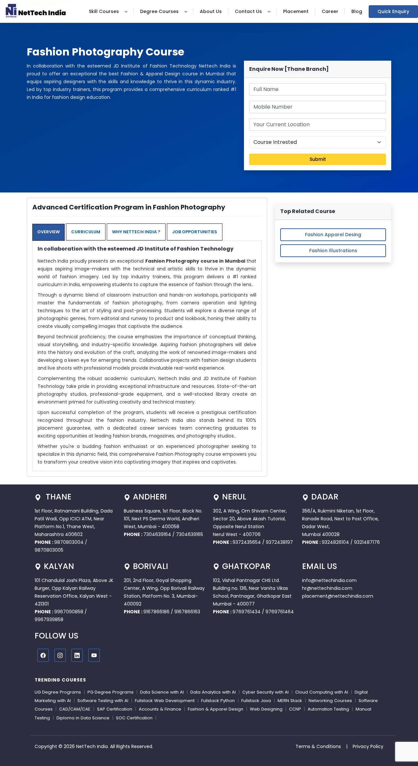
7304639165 (189, 534)
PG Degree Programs (111, 692)
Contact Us (249, 11)
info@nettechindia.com (329, 580)
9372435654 (247, 542)
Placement (296, 11)
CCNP (295, 709)
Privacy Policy (368, 746)
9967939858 (49, 619)
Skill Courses (104, 11)
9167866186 (156, 611)
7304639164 (157, 534)
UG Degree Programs (58, 692)
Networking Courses (330, 700)
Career (330, 11)
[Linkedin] (77, 655)
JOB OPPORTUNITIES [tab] (194, 232)
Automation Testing (328, 709)
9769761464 (279, 611)
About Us (211, 11)
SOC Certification (134, 718)
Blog (356, 11)
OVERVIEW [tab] (48, 232)
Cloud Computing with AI (321, 692)
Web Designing (266, 709)
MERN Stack (290, 700)
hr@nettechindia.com (327, 588)
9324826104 (335, 542)
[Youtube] (94, 655)
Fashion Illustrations (333, 250)
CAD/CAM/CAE (74, 709)
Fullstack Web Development (165, 700)
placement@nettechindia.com (337, 596)
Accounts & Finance (160, 709)
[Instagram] (60, 655)
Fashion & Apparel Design (215, 709)
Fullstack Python (218, 700)
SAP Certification (114, 709)
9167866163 (187, 611)
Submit (318, 159)
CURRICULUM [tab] (85, 232)
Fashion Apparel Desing (333, 234)
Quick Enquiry (393, 11)
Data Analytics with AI (213, 692)
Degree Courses (160, 11)
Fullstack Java (256, 700)
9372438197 (279, 542)
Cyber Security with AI (265, 692)
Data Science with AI (162, 692)
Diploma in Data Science (82, 718)
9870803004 (69, 542)
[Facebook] (43, 655)
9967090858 (68, 611)
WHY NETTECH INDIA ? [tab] (136, 232)
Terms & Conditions (318, 746)
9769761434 (247, 611)
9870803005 (49, 550)
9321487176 (367, 542)
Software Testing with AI (102, 700)
